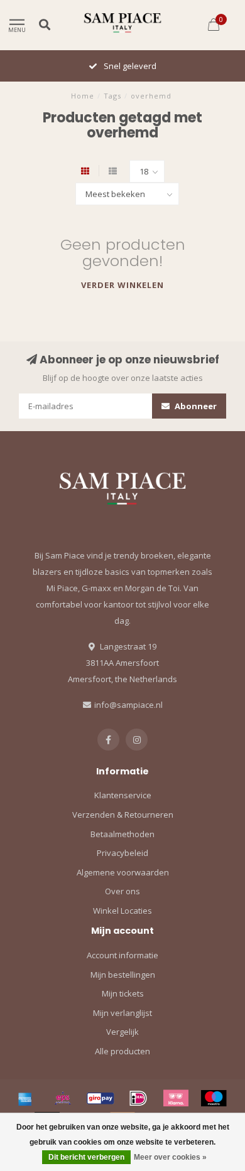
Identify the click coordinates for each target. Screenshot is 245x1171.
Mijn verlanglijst (122, 1013)
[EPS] (63, 1098)
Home (82, 95)
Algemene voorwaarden (123, 872)
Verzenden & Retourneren (122, 814)
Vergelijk (122, 1031)
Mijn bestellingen (122, 974)
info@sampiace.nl (128, 704)
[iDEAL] (138, 1098)
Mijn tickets (123, 993)
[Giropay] (100, 1098)
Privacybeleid (122, 852)
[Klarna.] (176, 1098)
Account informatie (122, 955)
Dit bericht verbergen (86, 1157)
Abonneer (195, 406)
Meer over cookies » (170, 1157)
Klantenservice (122, 795)
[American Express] (25, 1098)
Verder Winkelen (122, 285)
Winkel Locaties (122, 910)
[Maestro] (213, 1098)
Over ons (122, 891)
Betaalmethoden (122, 834)
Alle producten (122, 1051)
